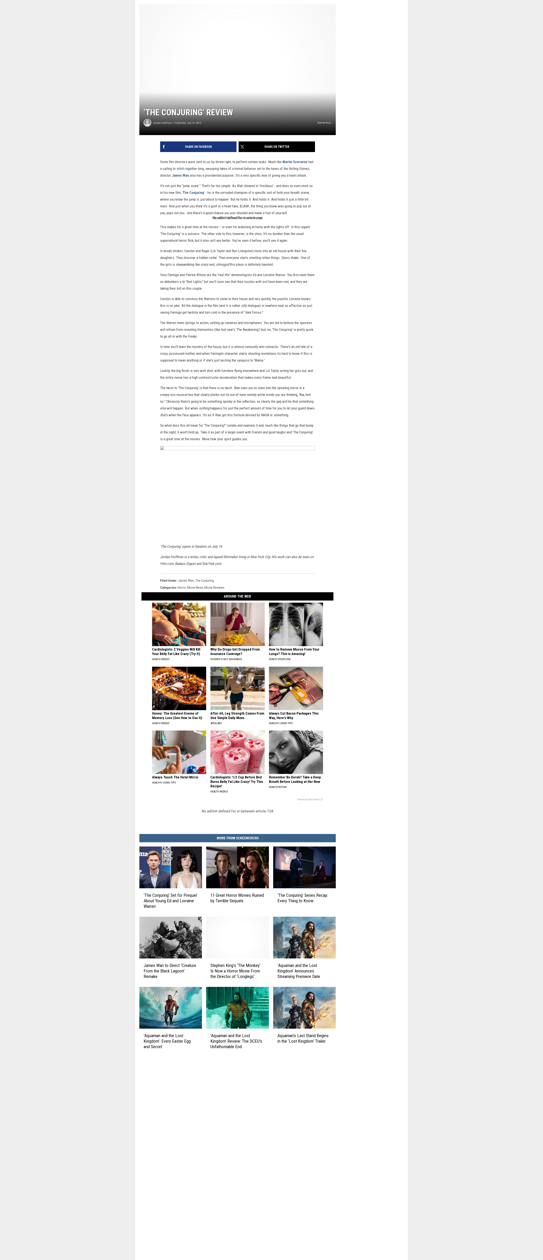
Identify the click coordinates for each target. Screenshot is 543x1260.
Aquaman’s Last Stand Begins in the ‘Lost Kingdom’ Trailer (303, 1038)
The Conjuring (193, 192)
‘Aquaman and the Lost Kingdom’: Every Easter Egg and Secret (167, 1041)
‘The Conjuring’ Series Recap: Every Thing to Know (302, 898)
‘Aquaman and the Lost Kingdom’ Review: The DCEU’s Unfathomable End (236, 1041)
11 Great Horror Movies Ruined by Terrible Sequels (237, 898)
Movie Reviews (214, 587)
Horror (182, 587)
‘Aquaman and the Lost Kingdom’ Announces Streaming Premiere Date (298, 971)
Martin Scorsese (295, 162)
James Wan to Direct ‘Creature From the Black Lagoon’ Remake (170, 971)
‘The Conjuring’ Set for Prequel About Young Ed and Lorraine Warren (170, 901)
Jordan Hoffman (162, 122)
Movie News (195, 587)
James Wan (180, 175)
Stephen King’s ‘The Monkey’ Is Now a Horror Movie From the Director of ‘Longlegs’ (235, 971)
